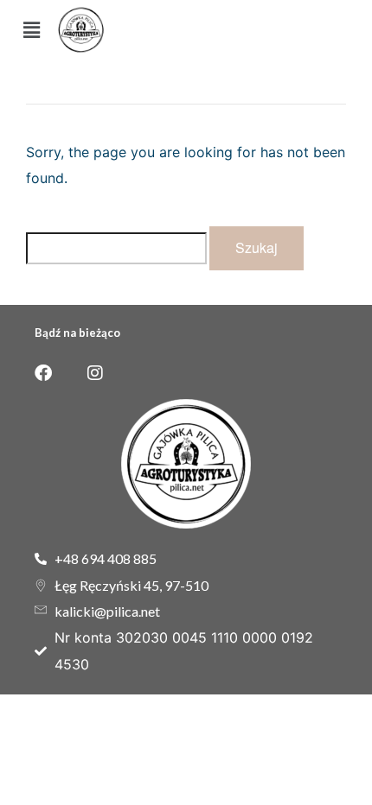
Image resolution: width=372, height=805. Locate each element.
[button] (32, 30)
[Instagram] (95, 373)
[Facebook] (43, 373)
